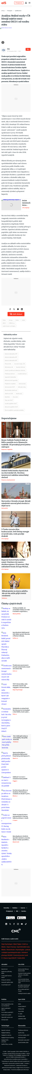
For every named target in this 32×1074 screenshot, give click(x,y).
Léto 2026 (21, 964)
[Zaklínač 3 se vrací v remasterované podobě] (6, 781)
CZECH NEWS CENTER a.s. (22, 1051)
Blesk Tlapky (17, 944)
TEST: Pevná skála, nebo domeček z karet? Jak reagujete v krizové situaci (21, 685)
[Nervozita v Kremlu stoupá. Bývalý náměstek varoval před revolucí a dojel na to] (16, 491)
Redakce (14, 908)
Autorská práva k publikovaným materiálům (15, 1059)
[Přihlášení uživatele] (26, 3)
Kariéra (23, 911)
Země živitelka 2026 (23, 1042)
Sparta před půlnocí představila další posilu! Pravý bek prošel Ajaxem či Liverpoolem (21, 754)
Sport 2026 (21, 999)
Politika (3, 999)
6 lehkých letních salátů (24, 993)
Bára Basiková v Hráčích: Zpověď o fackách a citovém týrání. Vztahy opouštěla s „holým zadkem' (21, 838)
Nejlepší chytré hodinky (7, 1037)
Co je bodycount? (6, 985)
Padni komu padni (6, 1015)
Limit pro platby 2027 (23, 1035)
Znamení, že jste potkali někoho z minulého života (24, 974)
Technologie (5, 1025)
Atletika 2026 (21, 1016)
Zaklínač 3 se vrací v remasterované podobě (20, 777)
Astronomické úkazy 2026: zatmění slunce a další (24, 980)
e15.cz (3, 10)
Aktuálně (4, 964)
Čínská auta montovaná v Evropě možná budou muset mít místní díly (21, 666)
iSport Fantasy (11, 947)
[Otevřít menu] (29, 3)
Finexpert (9, 10)
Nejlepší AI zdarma (6, 1035)
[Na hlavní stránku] (3, 2)
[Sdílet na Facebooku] (10, 309)
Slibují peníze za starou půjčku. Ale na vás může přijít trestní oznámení (15, 593)
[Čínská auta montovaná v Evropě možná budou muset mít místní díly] (6, 672)
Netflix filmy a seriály (6, 1044)
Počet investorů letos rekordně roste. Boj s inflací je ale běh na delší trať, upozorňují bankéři (26, 203)
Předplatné (9, 911)
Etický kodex (6, 1069)
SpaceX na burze (5, 1030)
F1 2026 (20, 1014)
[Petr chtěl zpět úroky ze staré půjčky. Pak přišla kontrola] (7, 742)
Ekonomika (21, 1025)
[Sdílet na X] (14, 309)
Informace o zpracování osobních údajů (12, 1063)
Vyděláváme (18, 10)
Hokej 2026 (21, 1009)
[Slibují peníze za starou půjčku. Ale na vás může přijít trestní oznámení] (16, 581)
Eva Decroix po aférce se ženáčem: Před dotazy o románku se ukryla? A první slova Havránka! (21, 792)
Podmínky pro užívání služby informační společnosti (15, 1061)
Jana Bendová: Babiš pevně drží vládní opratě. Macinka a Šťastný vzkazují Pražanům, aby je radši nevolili (21, 634)
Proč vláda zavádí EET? (7, 1012)
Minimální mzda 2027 (23, 1040)
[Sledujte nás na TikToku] (25, 924)
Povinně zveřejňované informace (20, 1069)
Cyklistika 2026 (22, 1018)
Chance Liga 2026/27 (9, 958)
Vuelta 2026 (21, 958)
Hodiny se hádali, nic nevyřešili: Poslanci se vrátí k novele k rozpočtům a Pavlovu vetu (21, 609)
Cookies (27, 1063)
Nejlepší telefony (5, 1032)
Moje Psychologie (6, 944)
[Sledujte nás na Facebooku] (14, 924)
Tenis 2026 (21, 1011)
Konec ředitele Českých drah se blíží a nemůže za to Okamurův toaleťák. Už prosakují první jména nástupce (15, 443)
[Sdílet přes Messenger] (18, 309)
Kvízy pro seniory (5, 980)
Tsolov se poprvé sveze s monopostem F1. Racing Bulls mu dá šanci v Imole (20, 816)
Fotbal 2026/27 (22, 1006)
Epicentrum (4, 969)
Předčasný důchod (23, 1030)
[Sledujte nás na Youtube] (21, 924)
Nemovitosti (11, 949)
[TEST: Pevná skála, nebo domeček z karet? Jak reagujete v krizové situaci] (6, 694)
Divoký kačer (4, 1019)
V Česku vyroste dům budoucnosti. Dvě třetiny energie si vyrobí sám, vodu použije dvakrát (15, 532)
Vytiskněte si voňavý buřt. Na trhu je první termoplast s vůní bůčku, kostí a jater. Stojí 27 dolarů (21, 710)
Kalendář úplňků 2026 (7, 982)
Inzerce (23, 908)
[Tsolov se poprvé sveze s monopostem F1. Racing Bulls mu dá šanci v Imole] (6, 823)
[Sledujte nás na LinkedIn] (6, 924)
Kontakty (6, 908)
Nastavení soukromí (9, 1065)
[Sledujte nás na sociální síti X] (10, 924)
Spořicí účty (21, 1032)
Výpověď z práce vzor (7, 1017)
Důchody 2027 (22, 1037)
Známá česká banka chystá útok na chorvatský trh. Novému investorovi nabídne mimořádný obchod (15, 474)
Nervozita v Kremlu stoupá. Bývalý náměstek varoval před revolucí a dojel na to (15, 503)
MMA (19, 1004)
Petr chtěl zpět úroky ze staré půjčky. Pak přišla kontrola (20, 737)
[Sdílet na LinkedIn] (21, 309)
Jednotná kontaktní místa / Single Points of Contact (15, 1067)
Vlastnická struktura (21, 1065)
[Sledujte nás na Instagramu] (18, 924)
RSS (17, 911)
